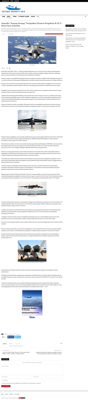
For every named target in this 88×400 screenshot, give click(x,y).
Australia (10, 334)
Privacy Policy (17, 394)
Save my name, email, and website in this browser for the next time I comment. (21, 383)
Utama (3, 16)
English (33, 16)
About (2, 394)
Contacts (6, 394)
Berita (8, 16)
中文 (38, 16)
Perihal (12, 1)
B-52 (39, 211)
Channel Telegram (24, 16)
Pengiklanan (16, 1)
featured (18, 334)
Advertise (11, 394)
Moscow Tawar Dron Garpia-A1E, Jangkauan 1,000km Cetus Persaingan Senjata (75, 46)
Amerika (5, 334)
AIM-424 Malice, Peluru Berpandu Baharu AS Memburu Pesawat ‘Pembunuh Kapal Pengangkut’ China (76, 39)
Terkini (14, 16)
